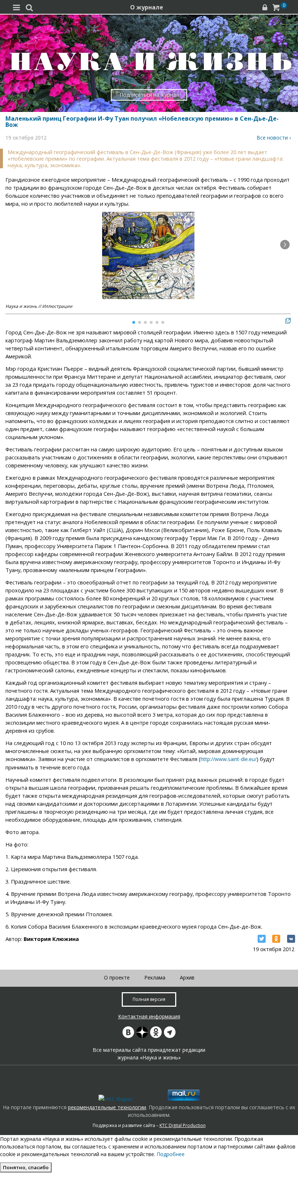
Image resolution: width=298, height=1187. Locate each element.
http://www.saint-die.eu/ (229, 759)
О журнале (146, 7)
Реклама (154, 977)
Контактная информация (149, 1016)
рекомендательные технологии (107, 1107)
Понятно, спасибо (26, 1167)
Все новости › (274, 137)
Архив (187, 977)
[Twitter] (262, 939)
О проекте (117, 977)
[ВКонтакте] (291, 939)
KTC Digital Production (183, 1125)
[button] (285, 244)
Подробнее (171, 1154)
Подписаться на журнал (149, 94)
